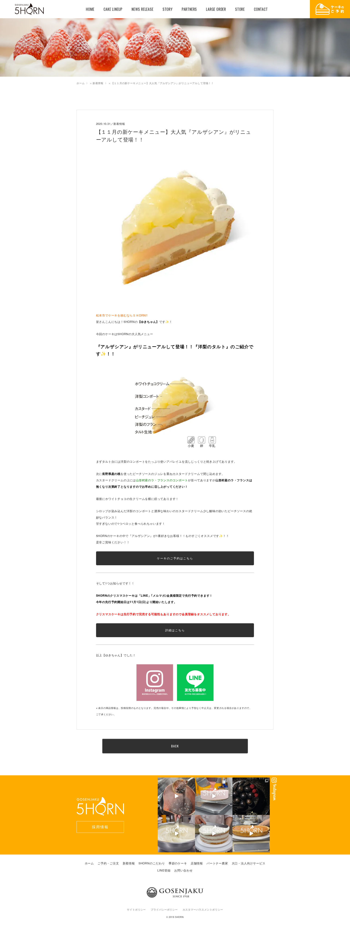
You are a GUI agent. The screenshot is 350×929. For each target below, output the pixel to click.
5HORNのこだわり (152, 863)
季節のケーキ (178, 863)
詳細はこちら (175, 630)
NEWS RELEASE (142, 9)
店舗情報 (197, 863)
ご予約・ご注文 (108, 863)
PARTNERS (189, 9)
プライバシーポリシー (164, 909)
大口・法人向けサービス (248, 863)
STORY (168, 9)
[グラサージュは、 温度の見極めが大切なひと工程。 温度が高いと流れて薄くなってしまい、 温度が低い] (213, 796)
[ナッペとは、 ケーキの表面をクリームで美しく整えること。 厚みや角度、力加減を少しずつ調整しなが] (213, 833)
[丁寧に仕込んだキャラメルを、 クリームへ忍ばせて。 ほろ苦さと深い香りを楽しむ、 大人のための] (176, 796)
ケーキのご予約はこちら (175, 558)
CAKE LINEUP (113, 9)
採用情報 (100, 826)
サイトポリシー (136, 909)
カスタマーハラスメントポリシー (203, 909)
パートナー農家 (217, 863)
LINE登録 (164, 870)
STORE (240, 9)
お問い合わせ (183, 870)
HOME (90, 9)
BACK (175, 746)
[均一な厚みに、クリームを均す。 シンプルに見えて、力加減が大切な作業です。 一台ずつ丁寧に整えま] (251, 833)
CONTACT (261, 9)
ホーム (81, 83)
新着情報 (98, 83)
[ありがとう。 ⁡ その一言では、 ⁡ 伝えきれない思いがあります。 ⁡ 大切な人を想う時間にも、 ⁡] (251, 796)
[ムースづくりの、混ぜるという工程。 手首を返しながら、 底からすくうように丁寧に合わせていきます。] (176, 833)
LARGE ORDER (216, 9)
